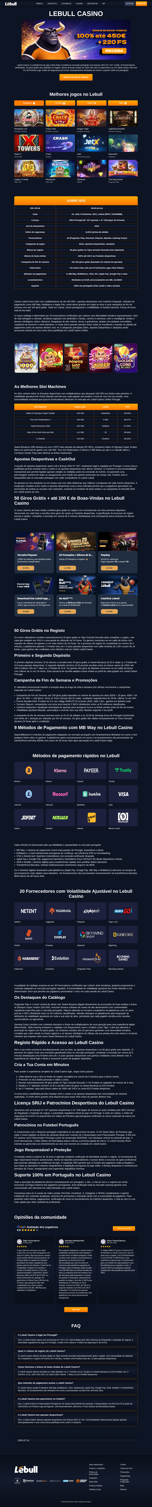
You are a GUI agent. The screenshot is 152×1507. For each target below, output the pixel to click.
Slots (121, 103)
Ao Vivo (58, 103)
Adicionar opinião (124, 1228)
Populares (27, 103)
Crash (89, 103)
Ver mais (76, 1310)
